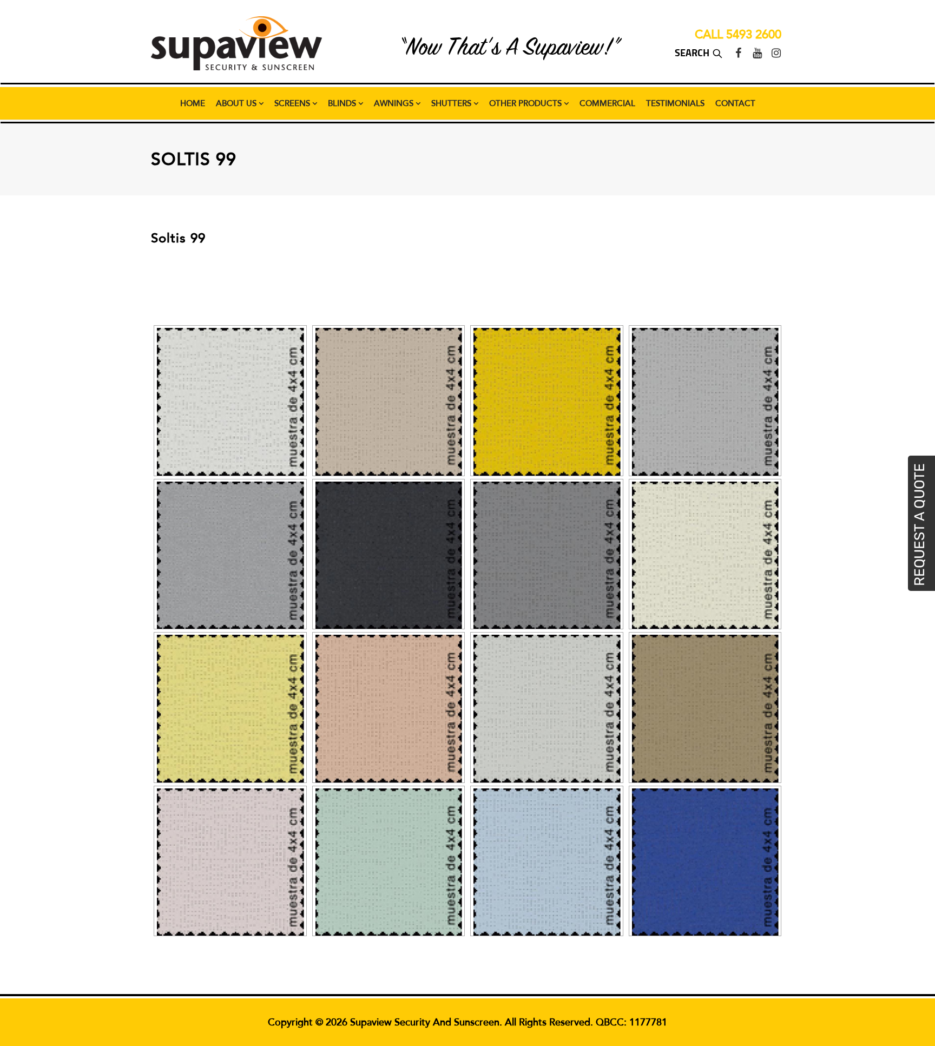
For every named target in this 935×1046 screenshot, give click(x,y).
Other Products (526, 103)
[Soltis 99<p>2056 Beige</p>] (389, 402)
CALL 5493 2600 (738, 35)
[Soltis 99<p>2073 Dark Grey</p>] (547, 555)
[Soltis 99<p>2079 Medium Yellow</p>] (230, 708)
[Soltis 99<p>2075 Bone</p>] (705, 555)
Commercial (607, 103)
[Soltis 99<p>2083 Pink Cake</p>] (230, 862)
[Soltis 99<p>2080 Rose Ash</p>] (389, 708)
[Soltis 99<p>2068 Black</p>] (389, 555)
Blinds (343, 103)
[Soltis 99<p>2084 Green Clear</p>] (389, 862)
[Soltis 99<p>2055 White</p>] (230, 402)
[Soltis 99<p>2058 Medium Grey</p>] (705, 402)
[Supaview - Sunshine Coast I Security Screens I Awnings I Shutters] (236, 43)
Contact (735, 103)
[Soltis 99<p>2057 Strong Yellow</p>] (547, 402)
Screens (293, 103)
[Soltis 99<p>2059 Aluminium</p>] (230, 555)
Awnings (395, 103)
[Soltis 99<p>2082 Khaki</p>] (705, 708)
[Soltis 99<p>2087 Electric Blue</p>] (705, 862)
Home (192, 103)
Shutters (452, 103)
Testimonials (675, 103)
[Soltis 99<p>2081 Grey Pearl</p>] (547, 708)
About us (237, 103)
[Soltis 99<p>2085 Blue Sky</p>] (547, 862)
